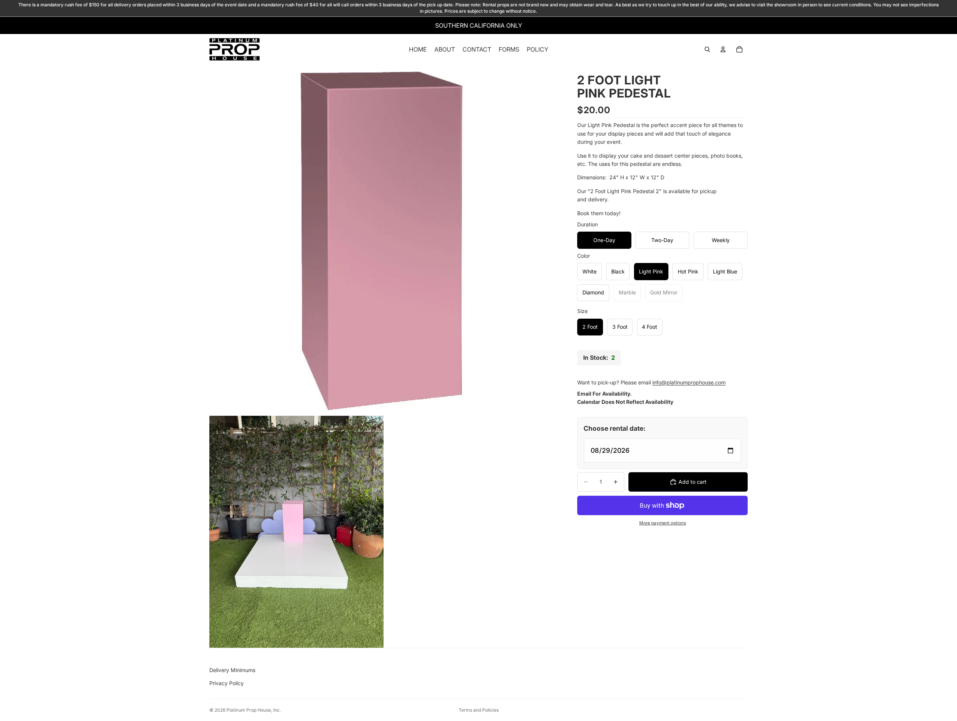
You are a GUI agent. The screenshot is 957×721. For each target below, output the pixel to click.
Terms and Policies (479, 710)
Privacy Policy (226, 683)
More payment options (662, 523)
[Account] (723, 49)
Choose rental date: (615, 428)
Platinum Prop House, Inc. (254, 710)
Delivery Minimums (232, 670)
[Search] (707, 49)
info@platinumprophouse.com (689, 382)
